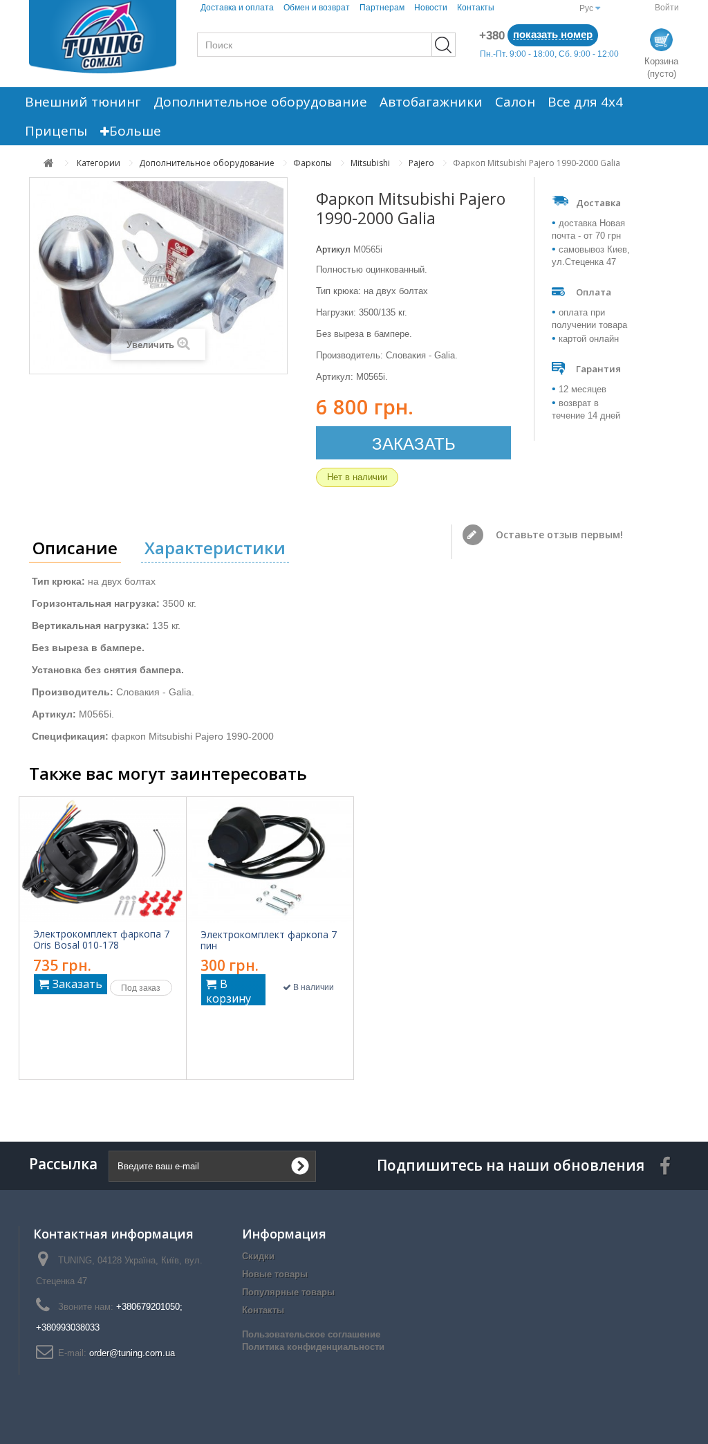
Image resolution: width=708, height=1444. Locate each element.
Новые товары (275, 1274)
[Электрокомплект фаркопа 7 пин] (270, 860)
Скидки (258, 1256)
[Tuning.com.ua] (102, 36)
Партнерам (382, 7)
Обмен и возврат (316, 7)
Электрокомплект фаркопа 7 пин (269, 940)
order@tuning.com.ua (132, 1353)
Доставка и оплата (237, 7)
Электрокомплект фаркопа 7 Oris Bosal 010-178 (101, 940)
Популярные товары (288, 1292)
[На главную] (49, 163)
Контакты (475, 7)
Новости (430, 7)
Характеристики (215, 547)
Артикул (333, 249)
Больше (135, 131)
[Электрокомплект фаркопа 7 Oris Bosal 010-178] (102, 859)
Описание (75, 547)
